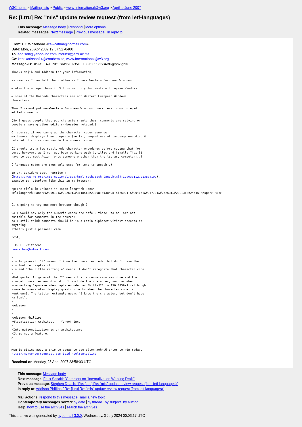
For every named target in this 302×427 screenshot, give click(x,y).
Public (58, 8)
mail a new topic (92, 397)
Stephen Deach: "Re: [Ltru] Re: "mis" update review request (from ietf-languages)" (114, 384)
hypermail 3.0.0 (70, 415)
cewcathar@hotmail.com (67, 44)
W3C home (18, 8)
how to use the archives (45, 407)
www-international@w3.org (87, 8)
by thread (95, 402)
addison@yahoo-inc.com (37, 54)
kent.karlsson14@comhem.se (41, 59)
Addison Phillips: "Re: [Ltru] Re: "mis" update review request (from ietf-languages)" (100, 389)
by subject (113, 402)
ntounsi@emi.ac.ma (74, 54)
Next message (61, 32)
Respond (75, 27)
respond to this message (58, 397)
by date (79, 402)
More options (95, 27)
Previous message (90, 32)
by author (130, 402)
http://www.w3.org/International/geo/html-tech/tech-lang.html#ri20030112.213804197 (85, 176)
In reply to (114, 32)
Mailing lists (39, 8)
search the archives (82, 407)
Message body (54, 27)
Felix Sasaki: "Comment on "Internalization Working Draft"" (89, 379)
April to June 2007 (127, 8)
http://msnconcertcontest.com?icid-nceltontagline (53, 353)
